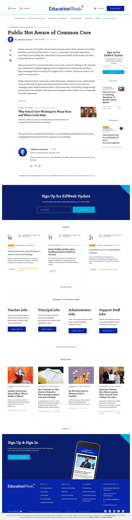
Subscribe (115, 8)
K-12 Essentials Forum (70, 245)
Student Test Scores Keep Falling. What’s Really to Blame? (18, 393)
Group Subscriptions (89, 495)
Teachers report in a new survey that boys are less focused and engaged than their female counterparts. (43, 121)
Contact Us (65, 484)
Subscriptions (86, 488)
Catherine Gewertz (24, 39)
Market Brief (109, 18)
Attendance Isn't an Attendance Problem (104, 251)
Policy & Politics (36, 18)
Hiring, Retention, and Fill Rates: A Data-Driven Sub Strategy (24, 253)
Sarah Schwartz (108, 106)
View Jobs (16, 329)
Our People (44, 495)
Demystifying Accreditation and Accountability (111, 139)
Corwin (115, 269)
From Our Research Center (44, 108)
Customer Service (67, 495)
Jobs (97, 18)
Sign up (83, 210)
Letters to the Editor (68, 488)
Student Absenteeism (105, 245)
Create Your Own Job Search (65, 347)
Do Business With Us (111, 484)
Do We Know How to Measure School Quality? (78, 393)
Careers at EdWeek (46, 502)
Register (12, 269)
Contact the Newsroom (69, 499)
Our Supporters (45, 499)
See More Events (66, 287)
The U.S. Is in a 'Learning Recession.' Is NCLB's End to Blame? (110, 97)
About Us (43, 484)
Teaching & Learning (57, 18)
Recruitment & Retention (25, 245)
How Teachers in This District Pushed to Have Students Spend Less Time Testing (48, 393)
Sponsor (106, 132)
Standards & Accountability (21, 27)
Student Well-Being (25, 108)
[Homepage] (66, 8)
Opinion (88, 18)
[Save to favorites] (10, 55)
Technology (76, 18)
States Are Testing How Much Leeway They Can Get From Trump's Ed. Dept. (108, 393)
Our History (44, 491)
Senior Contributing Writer (39, 153)
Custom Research (109, 505)
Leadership (20, 18)
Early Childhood (54, 245)
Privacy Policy (84, 511)
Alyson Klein (103, 411)
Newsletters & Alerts (89, 491)
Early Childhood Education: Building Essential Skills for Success (61, 252)
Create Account (19, 457)
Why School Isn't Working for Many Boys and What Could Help (44, 113)
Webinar (11, 248)
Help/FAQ (64, 491)
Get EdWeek (86, 484)
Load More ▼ (66, 428)
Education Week (54, 153)
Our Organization (46, 488)
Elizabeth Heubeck (44, 411)
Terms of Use (70, 511)
